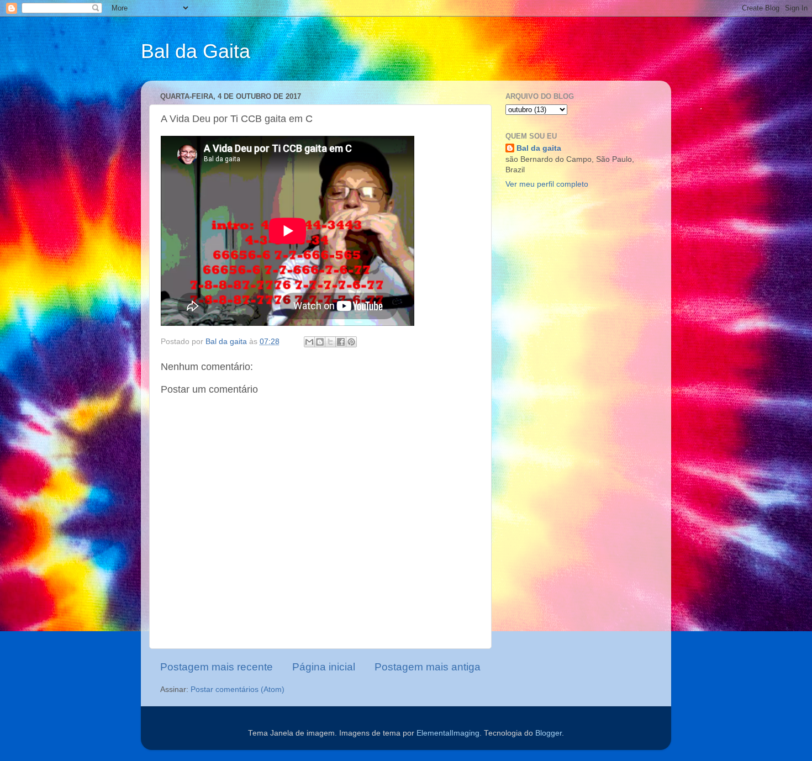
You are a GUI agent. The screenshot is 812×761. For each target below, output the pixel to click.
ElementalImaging (447, 733)
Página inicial (323, 667)
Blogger (548, 733)
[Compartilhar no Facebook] (340, 341)
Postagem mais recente (216, 667)
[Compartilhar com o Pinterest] (351, 341)
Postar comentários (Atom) (237, 689)
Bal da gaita (538, 148)
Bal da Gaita (195, 51)
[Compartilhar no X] (330, 341)
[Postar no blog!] (319, 341)
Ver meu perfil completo (546, 184)
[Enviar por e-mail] (309, 341)
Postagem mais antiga (428, 667)
